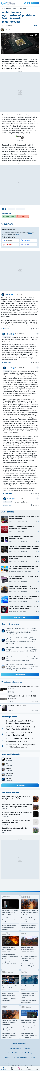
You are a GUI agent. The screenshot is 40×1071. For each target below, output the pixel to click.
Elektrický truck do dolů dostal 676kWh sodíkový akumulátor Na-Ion (23, 587)
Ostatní (15, 8)
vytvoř (17, 234)
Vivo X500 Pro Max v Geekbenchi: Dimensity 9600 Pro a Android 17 (29, 1035)
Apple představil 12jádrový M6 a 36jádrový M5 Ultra (21, 537)
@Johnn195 (8, 371)
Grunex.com (5, 816)
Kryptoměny (23, 8)
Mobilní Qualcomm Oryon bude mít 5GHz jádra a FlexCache (22, 527)
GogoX (9, 499)
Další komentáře (20, 674)
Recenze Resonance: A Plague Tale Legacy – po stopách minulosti (9, 1035)
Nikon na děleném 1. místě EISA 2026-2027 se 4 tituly (28, 1021)
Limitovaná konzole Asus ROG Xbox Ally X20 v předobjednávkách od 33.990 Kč (24, 547)
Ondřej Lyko (12, 611)
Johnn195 (9, 334)
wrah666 (7, 294)
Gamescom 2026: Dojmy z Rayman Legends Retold (28, 926)
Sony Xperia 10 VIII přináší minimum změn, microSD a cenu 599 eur (28, 1028)
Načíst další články (20, 617)
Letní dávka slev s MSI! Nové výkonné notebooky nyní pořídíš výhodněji (23, 567)
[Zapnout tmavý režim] (28, 3)
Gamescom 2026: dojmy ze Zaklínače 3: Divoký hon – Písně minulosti (16, 798)
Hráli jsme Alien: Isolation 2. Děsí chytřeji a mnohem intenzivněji (29, 958)
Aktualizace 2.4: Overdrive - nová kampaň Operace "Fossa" (29, 995)
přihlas (30, 232)
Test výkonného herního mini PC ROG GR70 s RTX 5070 (10, 963)
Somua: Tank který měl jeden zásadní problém (29, 1001)
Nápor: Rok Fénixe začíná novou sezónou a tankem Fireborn (28, 987)
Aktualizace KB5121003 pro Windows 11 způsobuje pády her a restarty (24, 597)
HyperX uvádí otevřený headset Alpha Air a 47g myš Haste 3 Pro (23, 607)
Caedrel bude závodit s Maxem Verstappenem (8, 994)
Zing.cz (4, 801)
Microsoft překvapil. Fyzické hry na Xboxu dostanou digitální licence (17, 813)
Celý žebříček (20, 785)
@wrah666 (7, 337)
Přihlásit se (35, 3)
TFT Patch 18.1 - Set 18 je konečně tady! (9, 999)
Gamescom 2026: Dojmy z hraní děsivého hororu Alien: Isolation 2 (29, 919)
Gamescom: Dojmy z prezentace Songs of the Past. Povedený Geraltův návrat (17, 806)
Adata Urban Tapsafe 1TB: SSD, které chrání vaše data (23, 577)
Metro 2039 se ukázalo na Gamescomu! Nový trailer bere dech (16, 821)
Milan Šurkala (9, 30)
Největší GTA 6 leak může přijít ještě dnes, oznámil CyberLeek (9, 927)
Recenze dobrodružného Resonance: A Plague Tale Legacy (28, 966)
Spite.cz (4, 808)
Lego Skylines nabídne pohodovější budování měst (14, 829)
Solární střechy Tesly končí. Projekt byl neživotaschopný (24, 517)
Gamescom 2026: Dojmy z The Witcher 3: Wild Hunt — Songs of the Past (29, 912)
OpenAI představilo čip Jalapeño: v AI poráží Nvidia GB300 (10, 956)
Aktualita (8, 8)
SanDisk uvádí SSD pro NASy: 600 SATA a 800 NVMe (24, 557)
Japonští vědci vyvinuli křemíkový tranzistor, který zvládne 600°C (9, 949)
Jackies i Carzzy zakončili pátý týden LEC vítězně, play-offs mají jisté (10, 987)
